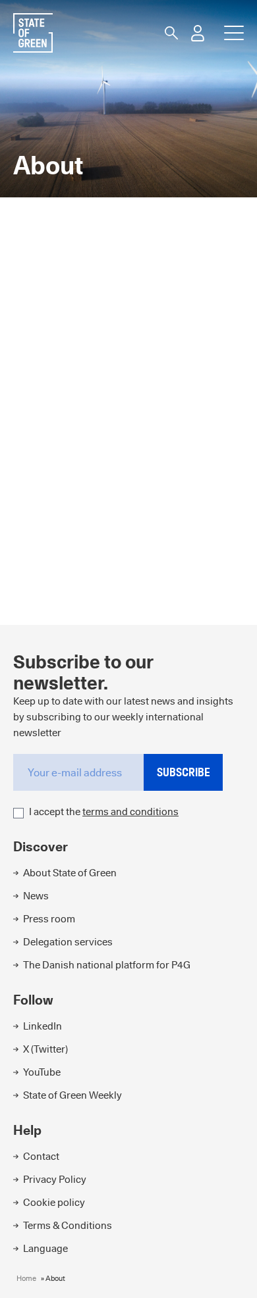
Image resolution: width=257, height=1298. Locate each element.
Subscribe (183, 772)
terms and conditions (130, 811)
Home (26, 1278)
